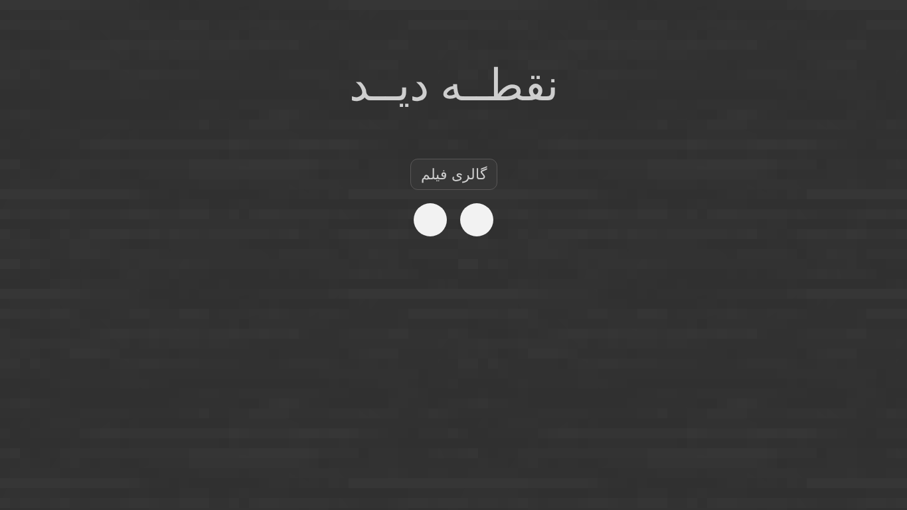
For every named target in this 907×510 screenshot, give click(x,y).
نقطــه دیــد (453, 85)
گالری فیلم (454, 174)
